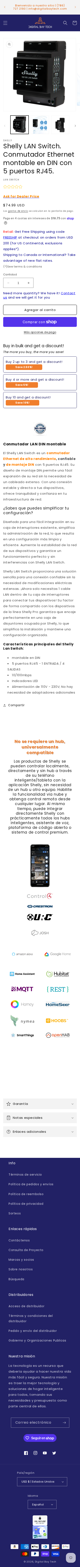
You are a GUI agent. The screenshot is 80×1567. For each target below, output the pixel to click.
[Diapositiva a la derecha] (75, 126)
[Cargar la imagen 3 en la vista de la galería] (60, 125)
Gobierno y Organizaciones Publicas (37, 1340)
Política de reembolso (26, 1194)
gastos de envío (18, 211)
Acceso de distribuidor (26, 1306)
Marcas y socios (21, 1260)
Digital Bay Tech (45, 1561)
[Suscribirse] (64, 1423)
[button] (5, 23)
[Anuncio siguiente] (75, 7)
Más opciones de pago (40, 332)
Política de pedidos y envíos (31, 1184)
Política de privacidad (26, 1204)
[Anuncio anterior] (4, 7)
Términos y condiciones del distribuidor (31, 1318)
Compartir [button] (16, 705)
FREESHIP (10, 237)
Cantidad (10, 274)
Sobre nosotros (21, 1269)
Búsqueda (16, 1279)
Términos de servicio (25, 1174)
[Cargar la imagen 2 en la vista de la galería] (40, 125)
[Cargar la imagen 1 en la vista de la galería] (19, 125)
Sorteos (15, 1213)
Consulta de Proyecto (26, 1250)
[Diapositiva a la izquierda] (4, 126)
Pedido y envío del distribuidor (33, 1331)
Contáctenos (19, 1240)
